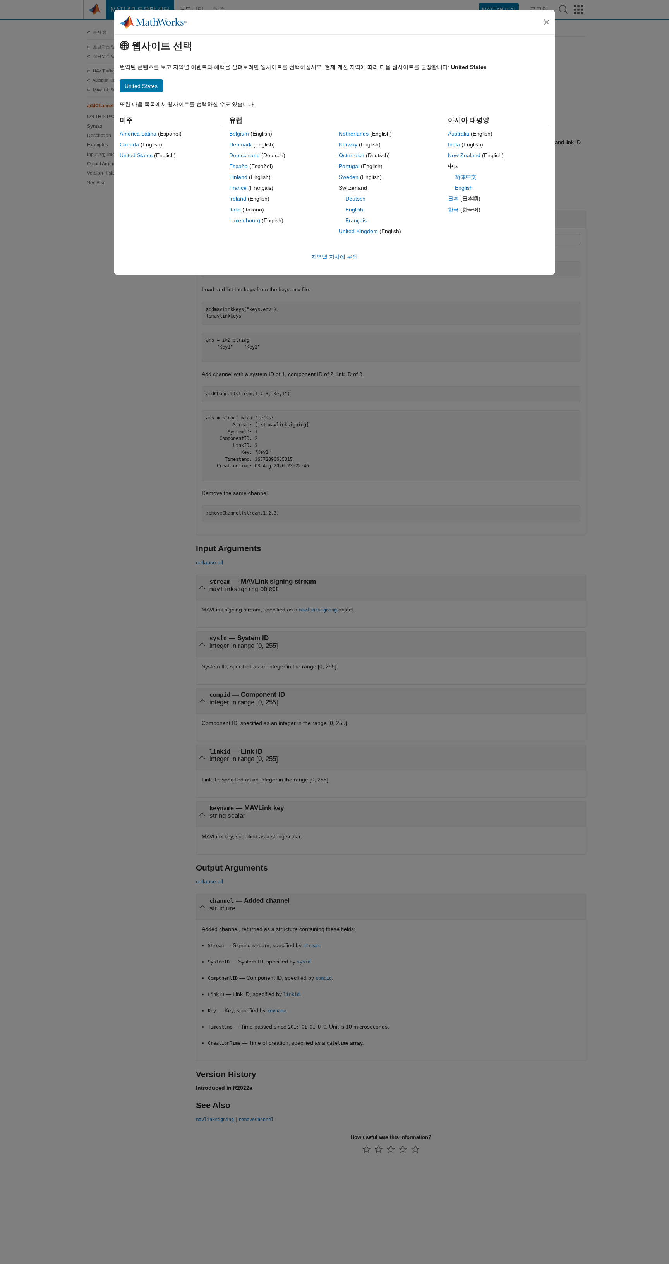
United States (136, 155)
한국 (453, 209)
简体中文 (466, 177)
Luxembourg (244, 220)
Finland (238, 177)
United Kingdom (358, 231)
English (354, 209)
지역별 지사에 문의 (334, 257)
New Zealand (464, 155)
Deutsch (355, 199)
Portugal (349, 166)
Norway (348, 144)
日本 (453, 199)
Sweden (349, 177)
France (238, 188)
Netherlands (354, 134)
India (454, 144)
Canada (129, 144)
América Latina (138, 134)
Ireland (237, 199)
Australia (458, 134)
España (238, 166)
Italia (235, 209)
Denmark (240, 144)
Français (356, 220)
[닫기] (546, 22)
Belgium (239, 134)
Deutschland (244, 155)
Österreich (351, 155)
